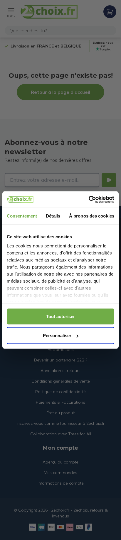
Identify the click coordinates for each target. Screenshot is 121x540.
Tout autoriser (60, 316)
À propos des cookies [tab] (91, 215)
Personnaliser (57, 335)
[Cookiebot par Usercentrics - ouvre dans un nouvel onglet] (88, 199)
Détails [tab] (53, 215)
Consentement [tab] (22, 215)
